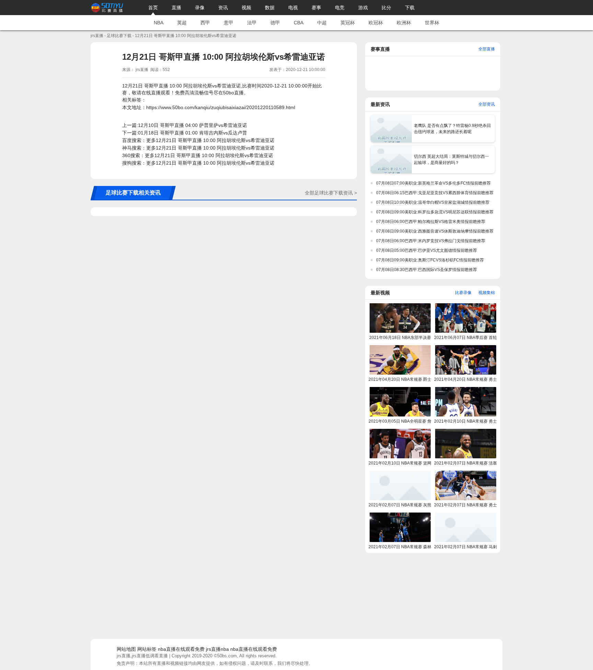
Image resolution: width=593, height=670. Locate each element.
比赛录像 (463, 292)
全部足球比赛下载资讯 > (331, 193)
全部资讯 (486, 104)
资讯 (223, 7)
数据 (270, 7)
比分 (386, 7)
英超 (182, 22)
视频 (246, 7)
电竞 (340, 7)
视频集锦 (486, 292)
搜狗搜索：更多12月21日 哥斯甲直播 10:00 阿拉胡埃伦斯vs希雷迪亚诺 (198, 163)
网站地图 (126, 649)
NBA (158, 22)
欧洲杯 (404, 22)
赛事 (316, 7)
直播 (176, 7)
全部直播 (486, 49)
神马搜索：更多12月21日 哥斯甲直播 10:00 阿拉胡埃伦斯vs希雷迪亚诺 (198, 148)
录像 (200, 7)
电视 (293, 7)
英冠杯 (347, 22)
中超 (322, 22)
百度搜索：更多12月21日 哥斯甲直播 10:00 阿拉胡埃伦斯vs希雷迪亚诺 (198, 140)
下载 (410, 7)
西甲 (205, 22)
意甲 (228, 22)
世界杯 (432, 22)
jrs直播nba (217, 649)
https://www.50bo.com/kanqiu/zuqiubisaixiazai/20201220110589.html (220, 107)
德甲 (275, 22)
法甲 (252, 22)
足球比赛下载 (119, 35)
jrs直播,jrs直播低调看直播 (142, 655)
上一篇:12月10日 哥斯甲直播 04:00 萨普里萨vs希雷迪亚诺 (184, 125)
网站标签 (146, 649)
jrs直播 (97, 35)
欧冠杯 (376, 22)
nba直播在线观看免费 (181, 649)
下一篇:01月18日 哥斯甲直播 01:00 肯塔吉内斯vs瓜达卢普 (184, 133)
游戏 (363, 7)
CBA (298, 22)
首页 (153, 7)
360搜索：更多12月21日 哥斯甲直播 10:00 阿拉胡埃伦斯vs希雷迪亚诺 (197, 155)
